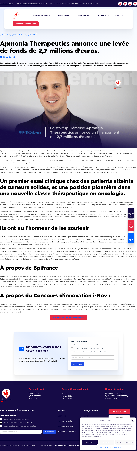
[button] (133, 420)
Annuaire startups (65, 426)
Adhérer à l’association (26, 24)
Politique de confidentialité (112, 447)
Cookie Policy (98, 447)
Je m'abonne (77, 364)
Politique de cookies (29, 445)
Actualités (102, 15)
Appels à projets (65, 421)
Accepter (89, 442)
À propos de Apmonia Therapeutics (68, 318)
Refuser (106, 442)
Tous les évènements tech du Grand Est (88, 348)
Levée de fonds (19, 34)
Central (87, 416)
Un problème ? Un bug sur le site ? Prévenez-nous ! (74, 445)
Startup (32, 34)
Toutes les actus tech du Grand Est (87, 345)
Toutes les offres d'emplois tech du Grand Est (90, 352)
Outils (117, 15)
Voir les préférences (125, 442)
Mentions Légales (46, 445)
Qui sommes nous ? (41, 15)
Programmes (83, 15)
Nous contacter (6, 4)
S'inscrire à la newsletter (30, 4)
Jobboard (62, 416)
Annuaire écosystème (67, 431)
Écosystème (63, 15)
